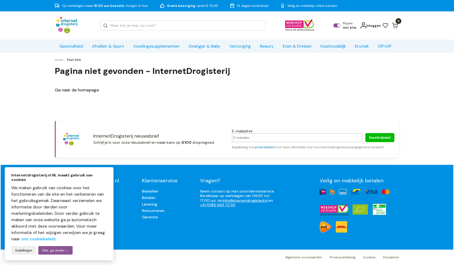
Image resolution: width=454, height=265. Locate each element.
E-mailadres (242, 131)
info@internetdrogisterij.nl (246, 200)
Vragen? (210, 180)
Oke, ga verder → (55, 250)
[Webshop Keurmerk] (299, 25)
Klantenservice (160, 180)
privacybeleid (265, 147)
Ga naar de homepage (77, 90)
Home (59, 60)
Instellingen (23, 250)
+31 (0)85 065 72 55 (217, 204)
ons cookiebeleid (38, 239)
